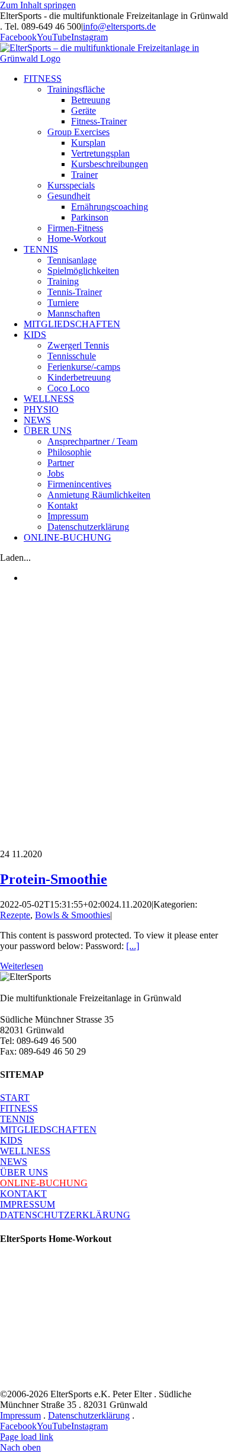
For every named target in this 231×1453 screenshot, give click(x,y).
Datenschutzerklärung (89, 1415)
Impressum (20, 1415)
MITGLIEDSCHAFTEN (48, 1130)
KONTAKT (23, 1194)
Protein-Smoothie (53, 879)
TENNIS (17, 1119)
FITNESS (19, 1108)
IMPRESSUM (27, 1204)
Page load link (26, 1437)
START (15, 1098)
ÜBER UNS (24, 1172)
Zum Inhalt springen (38, 5)
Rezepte (15, 915)
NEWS (13, 1162)
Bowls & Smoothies (72, 915)
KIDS (11, 1140)
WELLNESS (25, 1151)
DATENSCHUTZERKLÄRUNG (65, 1215)
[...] (132, 946)
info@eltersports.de (119, 26)
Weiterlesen (21, 966)
